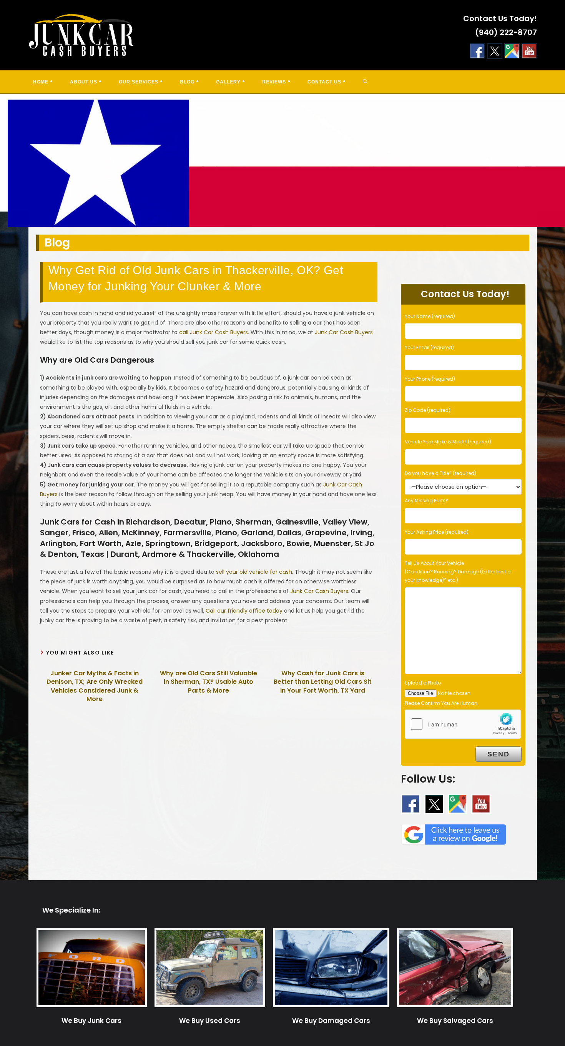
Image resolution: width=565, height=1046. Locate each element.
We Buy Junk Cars (91, 1020)
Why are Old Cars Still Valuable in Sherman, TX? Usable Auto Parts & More (208, 682)
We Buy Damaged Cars (331, 1020)
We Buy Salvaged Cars (455, 1020)
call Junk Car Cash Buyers (213, 332)
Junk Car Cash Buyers (344, 332)
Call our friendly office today (244, 611)
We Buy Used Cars (209, 1020)
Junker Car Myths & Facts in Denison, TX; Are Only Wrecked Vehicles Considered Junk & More (95, 686)
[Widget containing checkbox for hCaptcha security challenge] (463, 724)
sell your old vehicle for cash (254, 572)
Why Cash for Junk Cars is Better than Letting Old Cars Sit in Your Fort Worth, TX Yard (323, 682)
